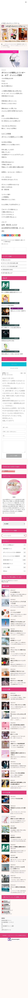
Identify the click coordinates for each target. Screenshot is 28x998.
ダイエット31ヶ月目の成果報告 (17, 773)
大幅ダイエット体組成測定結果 (17, 743)
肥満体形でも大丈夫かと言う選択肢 (18, 808)
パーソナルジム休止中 (15, 612)
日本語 (6, 471)
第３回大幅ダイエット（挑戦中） (8, 926)
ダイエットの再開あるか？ (14, 544)
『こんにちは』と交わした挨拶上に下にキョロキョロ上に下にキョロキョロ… (18, 880)
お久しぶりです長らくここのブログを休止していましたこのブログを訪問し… (18, 606)
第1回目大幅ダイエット (14, 559)
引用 (25, 373)
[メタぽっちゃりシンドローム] (11, 23)
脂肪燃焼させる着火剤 (15, 837)
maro (14, 497)
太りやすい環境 (14, 857)
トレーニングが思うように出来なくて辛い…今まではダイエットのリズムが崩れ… (18, 655)
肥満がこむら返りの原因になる (17, 818)
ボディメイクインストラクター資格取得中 (10, 289)
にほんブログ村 (5, 581)
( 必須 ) (5, 427)
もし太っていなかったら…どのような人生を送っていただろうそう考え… (18, 812)
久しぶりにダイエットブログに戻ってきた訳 (18, 602)
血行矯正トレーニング (15, 640)
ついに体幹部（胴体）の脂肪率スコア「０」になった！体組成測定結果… (17, 746)
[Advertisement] (11, 12)
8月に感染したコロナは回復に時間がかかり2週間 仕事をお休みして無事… (18, 595)
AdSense (14, 571)
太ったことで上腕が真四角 (8, 305)
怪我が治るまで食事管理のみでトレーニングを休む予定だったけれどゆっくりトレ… (18, 666)
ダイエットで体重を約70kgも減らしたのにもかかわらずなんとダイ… (18, 707)
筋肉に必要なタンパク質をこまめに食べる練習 (12, 354)
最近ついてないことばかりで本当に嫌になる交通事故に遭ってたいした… (18, 683)
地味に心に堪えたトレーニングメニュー (18, 661)
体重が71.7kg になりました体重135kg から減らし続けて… (18, 757)
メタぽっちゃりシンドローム (12, 935)
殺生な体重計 (13, 828)
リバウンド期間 (14, 567)
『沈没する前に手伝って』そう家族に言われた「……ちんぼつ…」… (18, 719)
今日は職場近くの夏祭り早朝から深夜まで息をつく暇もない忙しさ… (18, 831)
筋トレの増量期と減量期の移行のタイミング (12, 292)
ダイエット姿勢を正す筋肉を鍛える (18, 887)
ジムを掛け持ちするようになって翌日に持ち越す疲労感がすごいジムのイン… (18, 727)
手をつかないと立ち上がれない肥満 (18, 715)
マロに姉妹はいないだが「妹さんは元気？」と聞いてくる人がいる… (17, 737)
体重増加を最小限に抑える (16, 631)
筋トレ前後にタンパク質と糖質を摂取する (11, 327)
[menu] (26, 2)
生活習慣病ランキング (6, 906)
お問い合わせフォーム (6, 929)
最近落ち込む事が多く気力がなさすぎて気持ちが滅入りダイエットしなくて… (18, 674)
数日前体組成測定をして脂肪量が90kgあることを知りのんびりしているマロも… (18, 766)
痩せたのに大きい (7, 259)
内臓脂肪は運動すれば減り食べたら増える (18, 753)
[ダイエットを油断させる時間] (20, 249)
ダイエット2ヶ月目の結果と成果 (10, 266)
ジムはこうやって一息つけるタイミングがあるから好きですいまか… (18, 787)
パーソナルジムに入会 (15, 763)
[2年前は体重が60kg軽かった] (8, 249)
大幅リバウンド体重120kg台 (16, 308)
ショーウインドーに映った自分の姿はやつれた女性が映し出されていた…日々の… (18, 892)
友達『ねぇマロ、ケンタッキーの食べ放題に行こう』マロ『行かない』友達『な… (18, 861)
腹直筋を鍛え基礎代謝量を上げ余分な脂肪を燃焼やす (18, 783)
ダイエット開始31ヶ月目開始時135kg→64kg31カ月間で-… (16, 776)
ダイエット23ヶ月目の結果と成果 (10, 263)
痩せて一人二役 (14, 734)
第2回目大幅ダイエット (14, 563)
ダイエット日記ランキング (7, 913)
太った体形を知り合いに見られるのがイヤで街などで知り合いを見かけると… (18, 871)
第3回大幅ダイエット (14, 548)
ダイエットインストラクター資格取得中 (9, 51)
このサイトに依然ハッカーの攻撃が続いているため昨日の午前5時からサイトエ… (18, 643)
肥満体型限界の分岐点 (8, 269)
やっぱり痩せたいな (15, 592)
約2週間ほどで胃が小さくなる (17, 671)
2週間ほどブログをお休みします (17, 621)
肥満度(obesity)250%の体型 (8, 340)
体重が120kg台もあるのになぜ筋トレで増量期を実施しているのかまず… (18, 851)
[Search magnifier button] (24, 535)
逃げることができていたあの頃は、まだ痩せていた (17, 867)
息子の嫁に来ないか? (7, 272)
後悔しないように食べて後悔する (18, 310)
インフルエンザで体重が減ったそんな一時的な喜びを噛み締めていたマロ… (18, 821)
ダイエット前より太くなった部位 (18, 704)
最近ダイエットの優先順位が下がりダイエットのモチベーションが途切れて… (18, 634)
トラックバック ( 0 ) (14, 368)
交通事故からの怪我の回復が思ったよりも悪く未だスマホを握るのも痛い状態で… (18, 625)
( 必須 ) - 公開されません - (9, 431)
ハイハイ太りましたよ (15, 877)
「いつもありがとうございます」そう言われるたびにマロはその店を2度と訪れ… (18, 840)
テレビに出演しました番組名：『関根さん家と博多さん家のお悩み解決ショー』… (18, 699)
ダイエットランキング (6, 903)
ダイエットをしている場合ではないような (18, 650)
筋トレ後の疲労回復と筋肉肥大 (17, 724)
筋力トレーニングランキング (7, 910)
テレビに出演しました (15, 695)
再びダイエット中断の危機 (16, 680)
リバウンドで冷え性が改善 (16, 798)
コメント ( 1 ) (14, 364)
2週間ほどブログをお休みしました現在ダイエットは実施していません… (18, 615)
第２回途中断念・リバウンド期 (8, 923)
